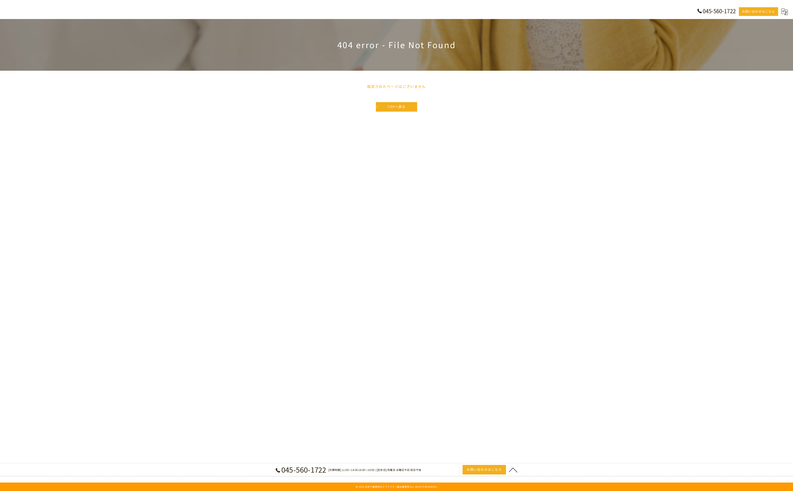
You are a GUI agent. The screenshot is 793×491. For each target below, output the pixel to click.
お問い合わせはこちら (758, 11)
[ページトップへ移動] (513, 470)
